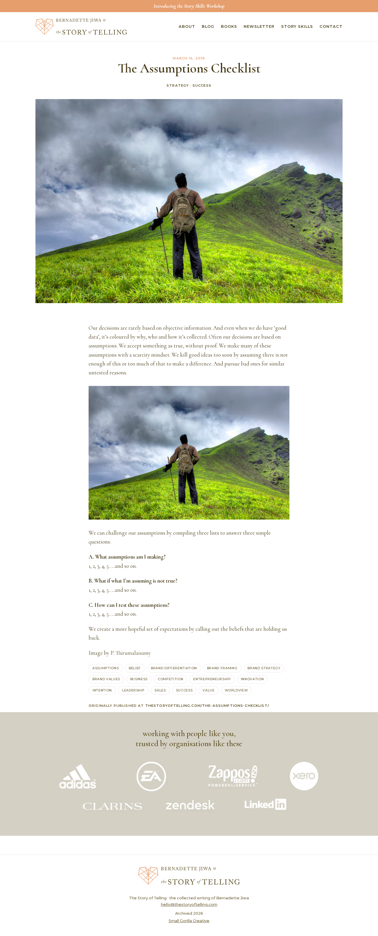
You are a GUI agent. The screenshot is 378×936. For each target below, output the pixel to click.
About (187, 26)
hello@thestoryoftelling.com (189, 904)
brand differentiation (174, 668)
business (139, 679)
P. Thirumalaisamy (130, 653)
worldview (236, 690)
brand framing (222, 668)
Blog (208, 26)
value (208, 690)
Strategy (178, 85)
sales (160, 690)
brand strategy (263, 668)
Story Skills (297, 26)
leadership (133, 690)
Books (229, 26)
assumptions (105, 668)
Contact (331, 26)
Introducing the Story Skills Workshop (189, 6)
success (184, 690)
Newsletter (259, 26)
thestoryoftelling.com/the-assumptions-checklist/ (207, 706)
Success (202, 85)
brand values (106, 679)
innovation (252, 679)
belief (135, 668)
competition (170, 679)
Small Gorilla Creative (189, 921)
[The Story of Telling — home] (81, 27)
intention (102, 690)
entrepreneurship (212, 679)
